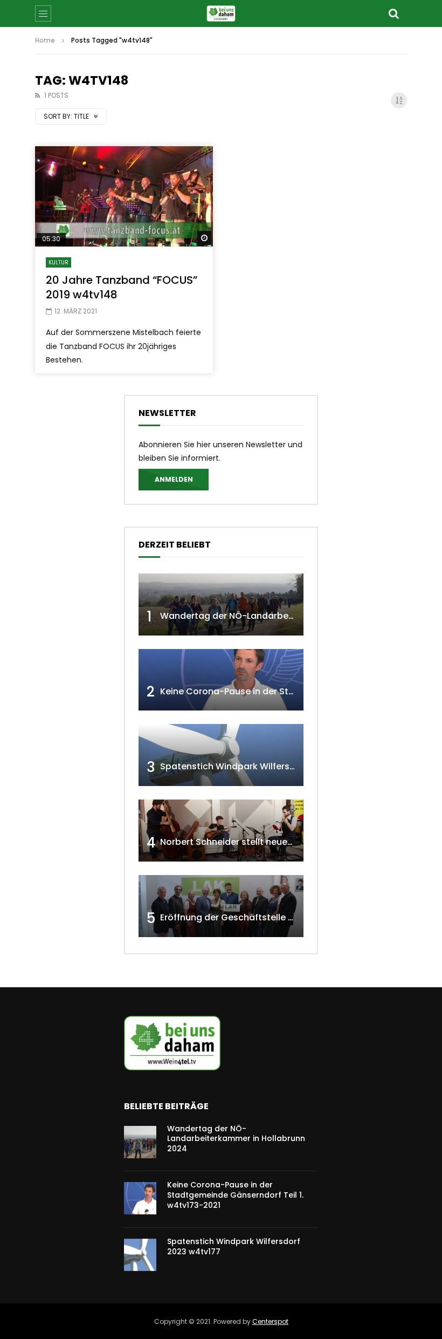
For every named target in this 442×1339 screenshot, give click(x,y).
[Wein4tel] (220, 13)
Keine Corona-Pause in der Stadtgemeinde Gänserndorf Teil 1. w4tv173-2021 (235, 1195)
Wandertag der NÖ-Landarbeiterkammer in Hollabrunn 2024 (291, 616)
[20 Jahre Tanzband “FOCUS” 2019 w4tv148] (124, 196)
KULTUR (58, 262)
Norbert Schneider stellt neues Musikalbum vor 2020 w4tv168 (292, 842)
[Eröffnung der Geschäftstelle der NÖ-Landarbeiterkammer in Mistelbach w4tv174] (221, 906)
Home (45, 40)
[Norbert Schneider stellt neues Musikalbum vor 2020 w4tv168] (221, 831)
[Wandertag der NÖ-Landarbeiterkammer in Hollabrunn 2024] (221, 604)
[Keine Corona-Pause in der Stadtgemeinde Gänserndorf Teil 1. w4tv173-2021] (221, 680)
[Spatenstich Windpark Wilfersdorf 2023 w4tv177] (221, 755)
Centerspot (270, 1321)
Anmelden (174, 479)
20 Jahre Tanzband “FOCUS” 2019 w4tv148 (121, 287)
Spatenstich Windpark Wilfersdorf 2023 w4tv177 (264, 766)
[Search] (393, 13)
